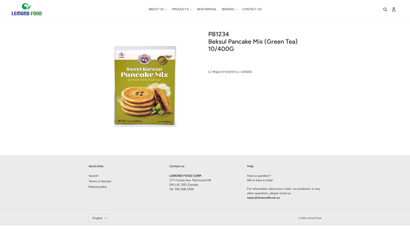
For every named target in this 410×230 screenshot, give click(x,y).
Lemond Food (314, 218)
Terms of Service (100, 181)
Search (93, 175)
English (97, 218)
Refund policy (98, 186)
